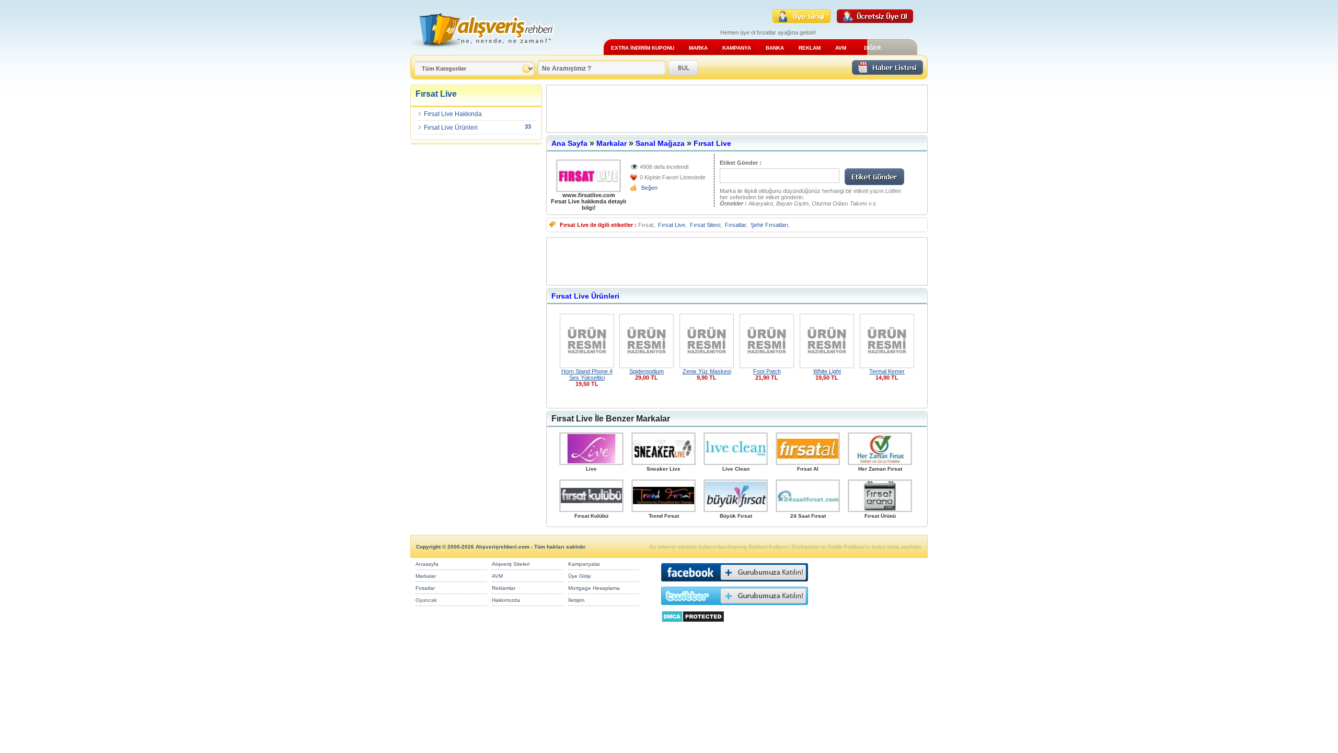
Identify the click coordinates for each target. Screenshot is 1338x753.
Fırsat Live (712, 143)
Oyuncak (426, 600)
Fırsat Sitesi (705, 225)
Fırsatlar (735, 225)
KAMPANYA (736, 48)
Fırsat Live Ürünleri (451, 127)
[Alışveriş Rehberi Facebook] (734, 583)
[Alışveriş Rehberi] (482, 51)
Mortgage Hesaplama (594, 588)
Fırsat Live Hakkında (453, 114)
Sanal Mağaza (660, 143)
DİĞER (872, 48)
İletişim (576, 600)
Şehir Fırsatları (769, 225)
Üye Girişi (579, 576)
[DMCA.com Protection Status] (692, 625)
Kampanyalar (584, 564)
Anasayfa (427, 564)
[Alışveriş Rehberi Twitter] (734, 607)
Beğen (649, 188)
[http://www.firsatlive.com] (588, 175)
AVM (840, 48)
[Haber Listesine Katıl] (887, 71)
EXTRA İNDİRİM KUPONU (642, 48)
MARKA (698, 48)
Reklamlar (503, 588)
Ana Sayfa (569, 143)
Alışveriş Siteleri (510, 564)
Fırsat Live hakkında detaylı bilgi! (588, 204)
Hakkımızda (506, 600)
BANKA (775, 48)
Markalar (611, 143)
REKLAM (810, 48)
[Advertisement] (737, 108)
